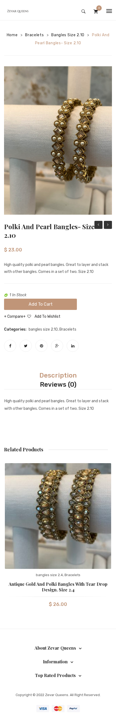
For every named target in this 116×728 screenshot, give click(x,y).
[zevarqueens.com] (17, 11)
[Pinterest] (41, 346)
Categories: (15, 329)
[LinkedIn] (73, 346)
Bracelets (34, 35)
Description (58, 375)
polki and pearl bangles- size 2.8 (98, 225)
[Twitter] (26, 346)
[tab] (58, 375)
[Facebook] (10, 346)
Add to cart (41, 304)
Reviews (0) (58, 384)
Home (12, 35)
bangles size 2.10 (67, 35)
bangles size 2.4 (49, 575)
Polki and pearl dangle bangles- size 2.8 (108, 225)
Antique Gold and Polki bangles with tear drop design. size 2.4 (58, 587)
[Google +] (57, 346)
